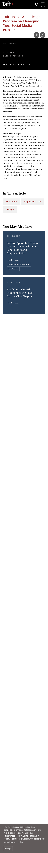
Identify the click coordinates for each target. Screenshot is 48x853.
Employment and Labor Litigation (18, 264)
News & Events (9, 44)
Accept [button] (8, 849)
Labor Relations (13, 269)
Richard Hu (11, 202)
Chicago (10, 210)
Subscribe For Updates (16, 64)
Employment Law (32, 202)
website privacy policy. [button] (14, 842)
